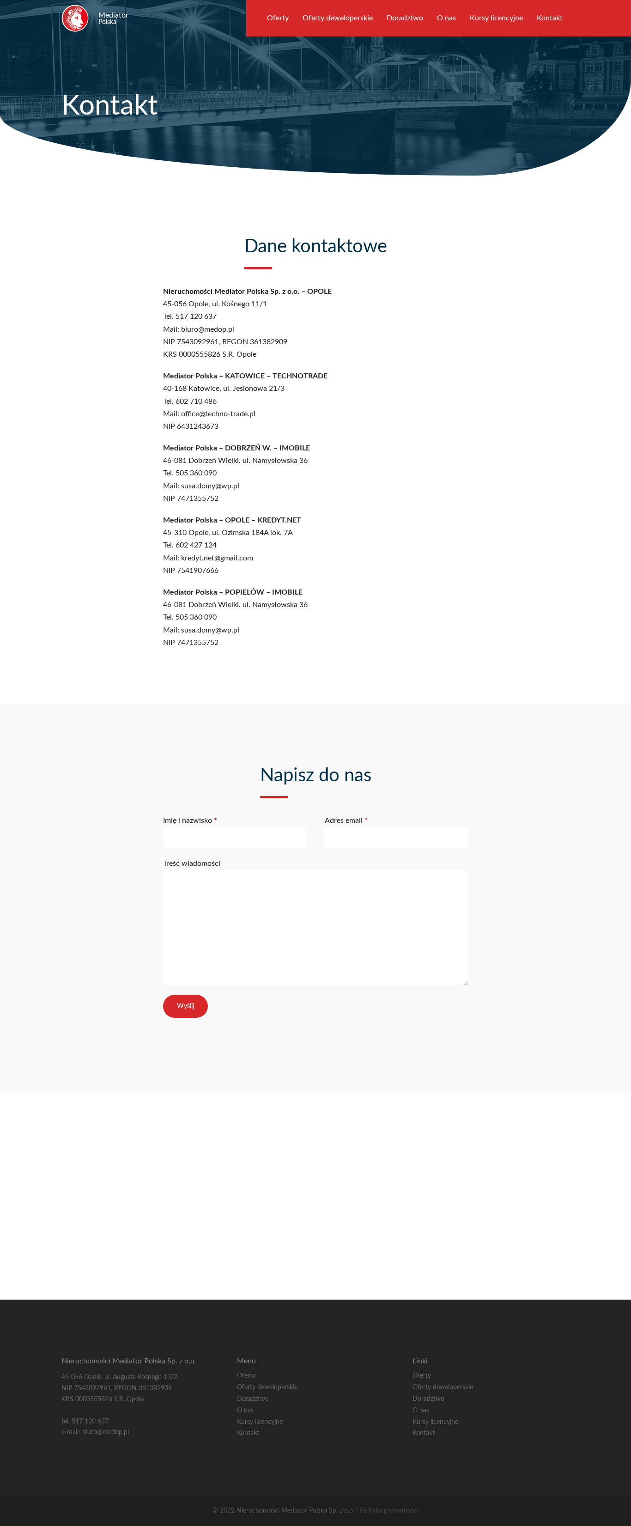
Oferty (278, 18)
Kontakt (550, 18)
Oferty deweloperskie (338, 18)
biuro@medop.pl (105, 1432)
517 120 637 (90, 1421)
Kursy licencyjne (496, 18)
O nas (446, 18)
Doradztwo (405, 18)
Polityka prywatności (389, 1511)
